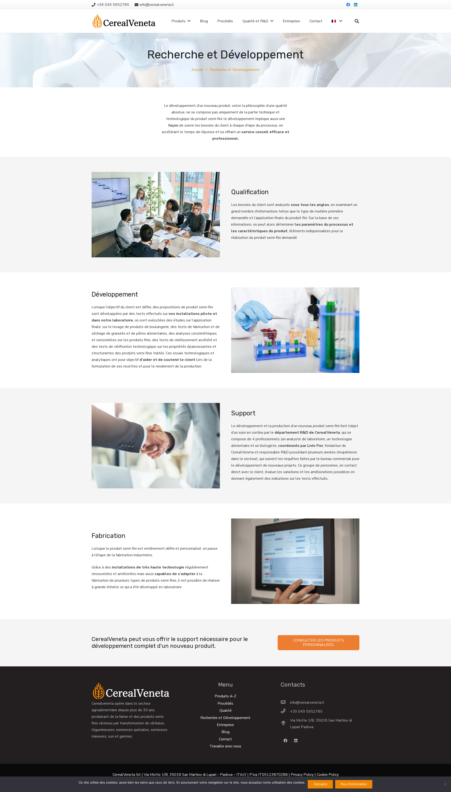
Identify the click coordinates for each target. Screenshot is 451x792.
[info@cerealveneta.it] (285, 702)
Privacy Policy (302, 774)
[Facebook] (348, 4)
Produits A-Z (225, 696)
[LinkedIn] (355, 4)
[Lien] (124, 21)
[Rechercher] (357, 21)
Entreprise (225, 724)
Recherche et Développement (225, 717)
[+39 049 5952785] (285, 711)
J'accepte (320, 784)
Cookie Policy (328, 774)
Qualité (225, 710)
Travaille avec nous (225, 746)
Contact (225, 739)
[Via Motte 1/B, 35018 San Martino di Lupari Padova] (285, 723)
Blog (225, 731)
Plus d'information (354, 784)
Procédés (225, 703)
